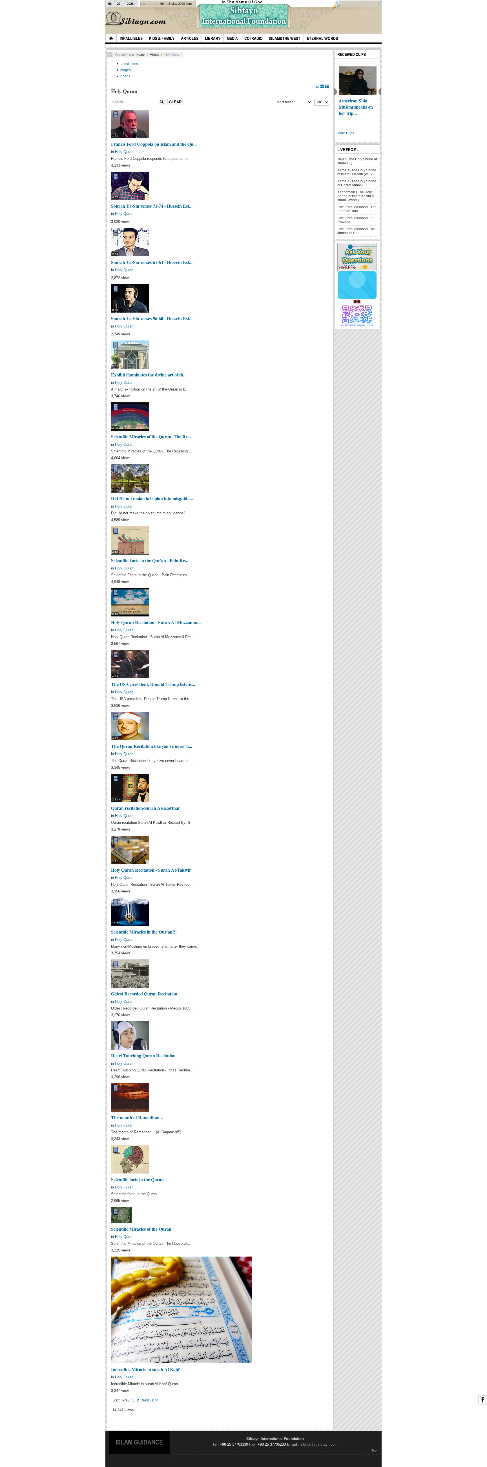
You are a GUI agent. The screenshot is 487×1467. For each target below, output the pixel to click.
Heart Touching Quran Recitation (143, 1055)
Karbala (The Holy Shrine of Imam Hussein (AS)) (356, 172)
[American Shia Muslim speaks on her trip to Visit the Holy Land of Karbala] (353, 80)
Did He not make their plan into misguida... (152, 498)
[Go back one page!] (109, 54)
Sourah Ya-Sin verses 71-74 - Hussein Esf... (151, 206)
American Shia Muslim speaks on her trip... (351, 106)
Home (140, 54)
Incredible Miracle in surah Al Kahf (145, 1369)
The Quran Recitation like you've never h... (151, 746)
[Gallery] (322, 87)
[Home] (111, 38)
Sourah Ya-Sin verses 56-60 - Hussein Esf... (151, 318)
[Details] (318, 87)
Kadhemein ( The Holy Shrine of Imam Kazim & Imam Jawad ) (355, 196)
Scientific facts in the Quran (137, 1179)
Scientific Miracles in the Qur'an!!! (144, 931)
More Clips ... (347, 133)
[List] (327, 87)
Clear (175, 102)
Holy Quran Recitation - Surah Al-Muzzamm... (156, 622)
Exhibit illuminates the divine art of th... (149, 374)
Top (374, 1450)
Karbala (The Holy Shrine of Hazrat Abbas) (356, 183)
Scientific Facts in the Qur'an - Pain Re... (149, 560)
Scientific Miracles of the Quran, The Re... (151, 436)
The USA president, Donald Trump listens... (153, 684)
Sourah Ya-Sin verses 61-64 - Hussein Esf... (151, 262)
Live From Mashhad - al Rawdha (355, 220)
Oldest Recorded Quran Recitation (144, 993)
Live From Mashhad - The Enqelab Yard (357, 209)
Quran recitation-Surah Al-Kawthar (145, 808)
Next (145, 1400)
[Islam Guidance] (136, 19)
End (155, 1400)
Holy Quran (124, 152)
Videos (154, 54)
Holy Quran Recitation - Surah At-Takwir (151, 870)
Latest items (128, 64)
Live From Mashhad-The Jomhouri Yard (356, 231)
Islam (140, 152)
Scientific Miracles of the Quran (141, 1229)
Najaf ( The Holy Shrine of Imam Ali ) (357, 161)
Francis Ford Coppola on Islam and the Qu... (154, 144)
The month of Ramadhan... (137, 1117)
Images (125, 70)
